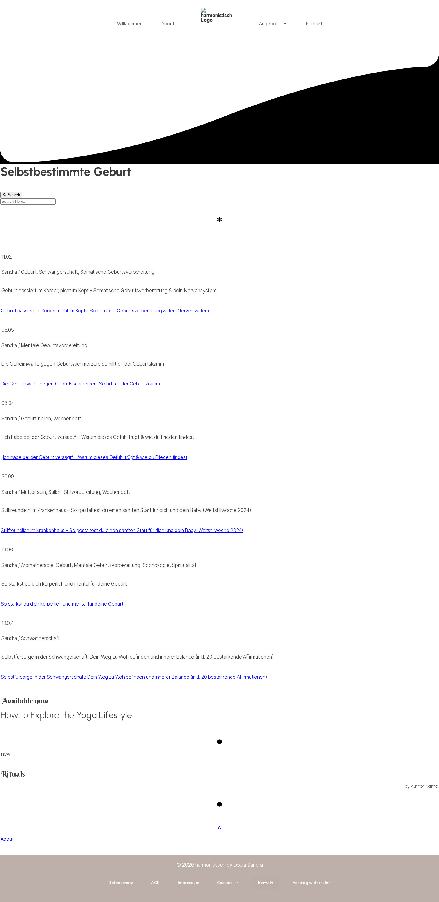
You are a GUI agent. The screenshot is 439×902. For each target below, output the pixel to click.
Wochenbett (67, 419)
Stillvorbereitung (82, 492)
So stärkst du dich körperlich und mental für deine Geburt (64, 584)
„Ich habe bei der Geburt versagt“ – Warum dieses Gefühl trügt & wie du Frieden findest (97, 437)
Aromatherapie (37, 565)
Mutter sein (33, 492)
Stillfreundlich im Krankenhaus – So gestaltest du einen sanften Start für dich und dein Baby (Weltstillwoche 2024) (126, 510)
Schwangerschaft (58, 272)
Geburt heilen (36, 419)
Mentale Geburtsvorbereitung (54, 345)
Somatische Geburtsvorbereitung (117, 272)
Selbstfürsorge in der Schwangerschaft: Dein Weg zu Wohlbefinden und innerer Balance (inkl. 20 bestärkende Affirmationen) (137, 657)
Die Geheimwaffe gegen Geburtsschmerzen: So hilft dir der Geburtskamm (82, 364)
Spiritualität (184, 565)
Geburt (29, 272)
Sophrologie (156, 565)
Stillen (55, 492)
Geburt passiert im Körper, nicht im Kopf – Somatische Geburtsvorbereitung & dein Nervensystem (109, 291)
